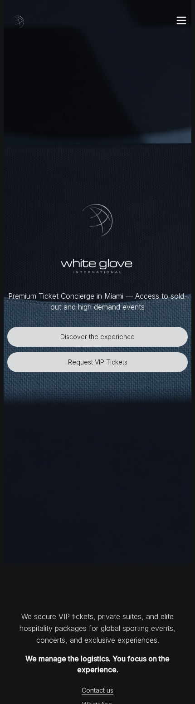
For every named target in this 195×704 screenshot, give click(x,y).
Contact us (97, 690)
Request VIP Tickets (97, 362)
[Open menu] (181, 20)
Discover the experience (97, 336)
